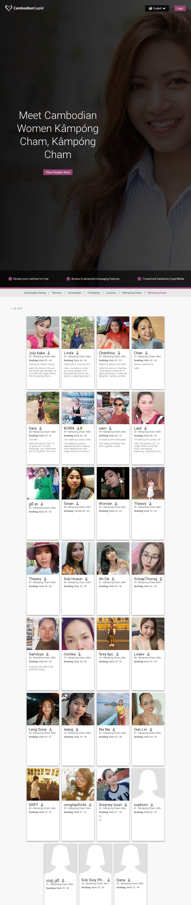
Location (111, 292)
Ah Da (104, 579)
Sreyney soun (110, 804)
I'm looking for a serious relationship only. (148, 439)
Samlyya (36, 654)
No (100, 816)
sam (102, 428)
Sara (33, 428)
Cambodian (74, 292)
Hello (136, 368)
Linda (68, 353)
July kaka (37, 353)
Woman (105, 503)
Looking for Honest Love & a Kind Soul (43, 364)
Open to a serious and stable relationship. (113, 364)
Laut (138, 428)
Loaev (139, 654)
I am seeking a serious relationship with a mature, (78, 439)
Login (180, 8)
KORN (69, 428)
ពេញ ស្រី (52, 880)
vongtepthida (75, 804)
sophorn (141, 804)
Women (56, 292)
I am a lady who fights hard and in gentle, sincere (112, 444)
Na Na (104, 729)
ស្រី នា (33, 504)
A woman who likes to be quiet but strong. (41, 668)
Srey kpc (106, 654)
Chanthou (107, 353)
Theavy (140, 503)
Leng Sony (38, 729)
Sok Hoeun (73, 579)
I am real (33, 439)
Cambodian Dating (35, 292)
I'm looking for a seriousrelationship (113, 439)
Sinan (68, 503)
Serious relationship (143, 364)
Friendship (94, 292)
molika (70, 654)
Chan (138, 353)
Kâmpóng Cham (132, 292)
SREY (33, 804)
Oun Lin (140, 729)
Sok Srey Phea (93, 880)
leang (68, 729)
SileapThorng (145, 579)
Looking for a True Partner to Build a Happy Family (78, 364)
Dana (120, 880)
